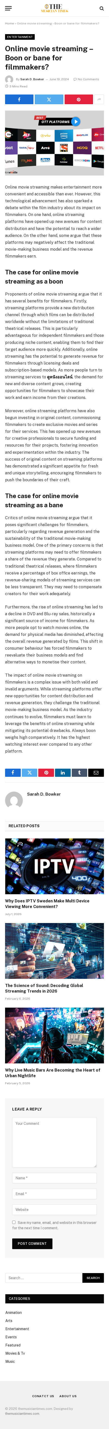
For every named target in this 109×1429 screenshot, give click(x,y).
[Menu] (8, 8)
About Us (68, 1396)
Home (9, 23)
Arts (8, 1321)
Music (10, 1361)
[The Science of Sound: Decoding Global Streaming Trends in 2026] (54, 951)
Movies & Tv (15, 1353)
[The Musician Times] (54, 8)
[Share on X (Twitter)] (49, 99)
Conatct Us (43, 1396)
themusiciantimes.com (22, 1413)
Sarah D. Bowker (32, 79)
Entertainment (20, 36)
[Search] (101, 8)
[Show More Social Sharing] (99, 99)
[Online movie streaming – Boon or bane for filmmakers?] (54, 143)
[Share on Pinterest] (79, 99)
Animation (13, 1313)
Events (11, 1337)
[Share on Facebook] (19, 99)
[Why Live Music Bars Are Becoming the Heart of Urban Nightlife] (54, 1035)
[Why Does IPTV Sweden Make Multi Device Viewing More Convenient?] (54, 866)
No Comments (88, 79)
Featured (13, 1345)
